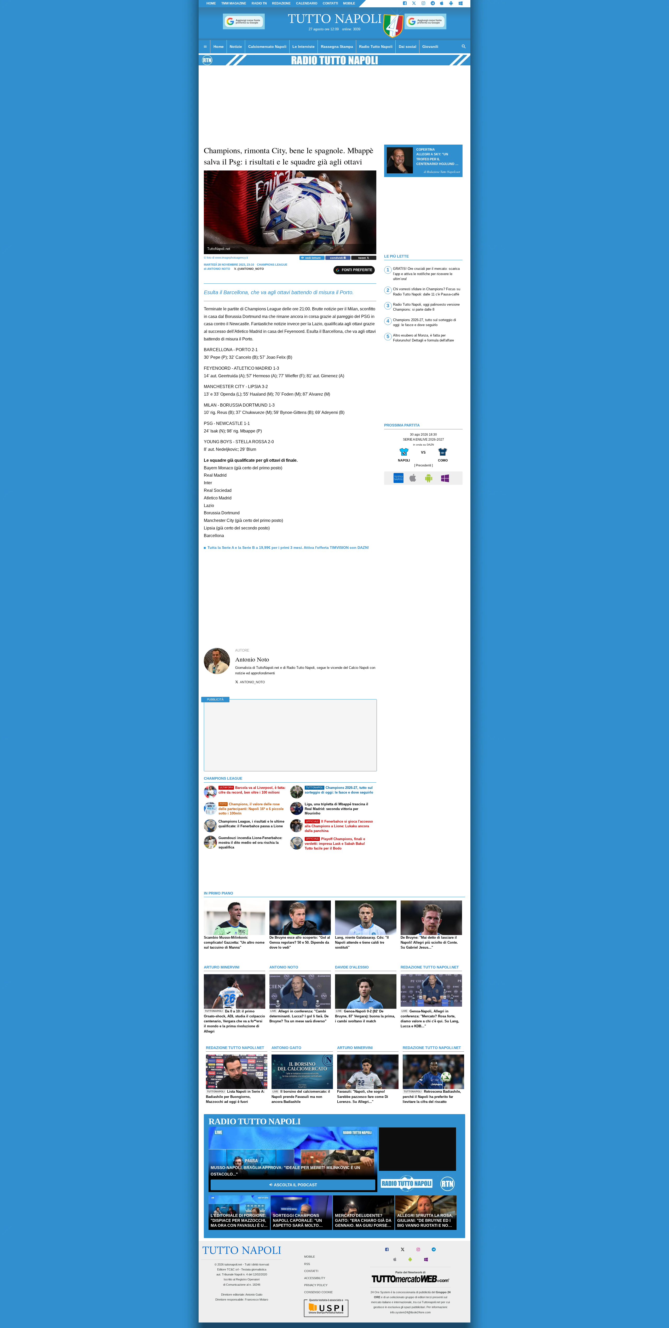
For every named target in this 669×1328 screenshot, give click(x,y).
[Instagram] (423, 3)
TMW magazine (233, 3)
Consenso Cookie (318, 1292)
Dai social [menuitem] (407, 46)
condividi (337, 257)
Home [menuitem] (219, 46)
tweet (362, 257)
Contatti (311, 1271)
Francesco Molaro (256, 1299)
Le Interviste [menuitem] (303, 46)
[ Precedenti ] (423, 465)
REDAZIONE (281, 3)
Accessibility (314, 1278)
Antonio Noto (218, 268)
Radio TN (259, 3)
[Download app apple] (442, 3)
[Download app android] (451, 3)
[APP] (399, 478)
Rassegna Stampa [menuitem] (337, 46)
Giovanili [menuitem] (430, 46)
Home (211, 3)
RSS (307, 1264)
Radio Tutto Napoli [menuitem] (376, 46)
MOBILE (349, 3)
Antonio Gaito (253, 1294)
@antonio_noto (250, 268)
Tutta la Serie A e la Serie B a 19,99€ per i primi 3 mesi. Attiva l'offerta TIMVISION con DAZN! (288, 547)
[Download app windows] (460, 3)
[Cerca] (464, 47)
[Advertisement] (423, 524)
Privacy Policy (315, 1285)
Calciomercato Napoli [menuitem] (267, 46)
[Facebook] (404, 3)
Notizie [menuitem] (236, 46)
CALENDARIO (306, 3)
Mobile (309, 1256)
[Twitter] (414, 3)
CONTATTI (330, 3)
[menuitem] (205, 47)
